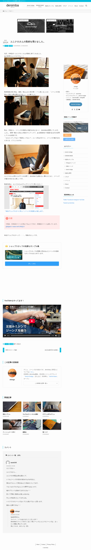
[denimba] (12, 5)
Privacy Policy (51, 544)
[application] (32, 321)
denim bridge (29, 376)
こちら (31, 372)
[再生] (5, 335)
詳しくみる (32, 263)
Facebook (70, 199)
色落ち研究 (68, 173)
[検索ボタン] (86, 6)
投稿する (67, 135)
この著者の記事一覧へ (41, 383)
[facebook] (72, 109)
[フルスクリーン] (59, 335)
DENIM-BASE (69, 155)
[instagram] (77, 109)
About (66, 184)
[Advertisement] (32, 284)
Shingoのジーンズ (70, 163)
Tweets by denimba (68, 203)
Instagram (76, 199)
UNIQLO (18, 344)
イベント (67, 180)
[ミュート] (56, 335)
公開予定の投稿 (69, 139)
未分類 (10, 45)
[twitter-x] (74, 109)
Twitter (65, 199)
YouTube (81, 199)
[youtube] (79, 109)
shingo (12, 380)
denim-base (53, 376)
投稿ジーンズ (69, 166)
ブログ (6, 45)
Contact (67, 188)
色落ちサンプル (69, 159)
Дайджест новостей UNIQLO (15, 226)
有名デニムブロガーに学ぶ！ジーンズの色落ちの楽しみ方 (24, 211)
